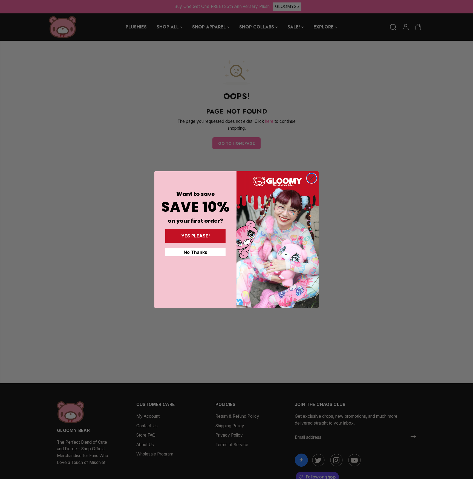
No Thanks (195, 252)
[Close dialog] (311, 178)
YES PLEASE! (195, 236)
